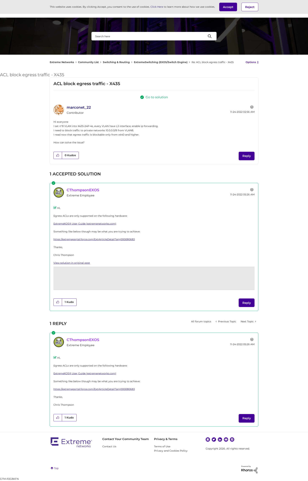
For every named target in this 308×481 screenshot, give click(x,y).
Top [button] (56, 468)
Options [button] (251, 62)
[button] (228, 7)
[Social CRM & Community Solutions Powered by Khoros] (249, 469)
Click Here (156, 6)
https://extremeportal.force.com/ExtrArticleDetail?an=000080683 (94, 239)
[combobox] (154, 36)
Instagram (232, 439)
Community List (88, 62)
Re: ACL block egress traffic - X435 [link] (213, 62)
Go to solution (157, 97)
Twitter (214, 439)
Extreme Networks (62, 62)
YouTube (226, 439)
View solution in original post (71, 262)
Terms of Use (162, 446)
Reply (246, 156)
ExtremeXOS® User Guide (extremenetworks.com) (84, 223)
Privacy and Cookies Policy (171, 450)
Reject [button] (250, 7)
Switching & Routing (116, 62)
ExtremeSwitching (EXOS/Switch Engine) (161, 62)
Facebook (208, 439)
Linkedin (220, 439)
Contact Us (109, 446)
